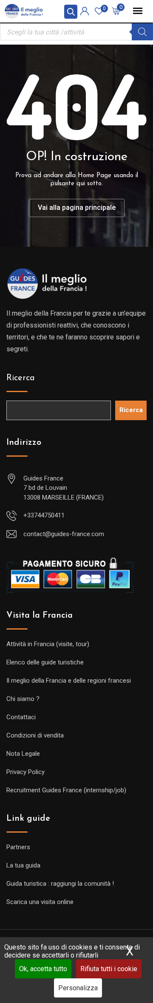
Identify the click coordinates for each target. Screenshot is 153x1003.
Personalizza (78, 988)
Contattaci (21, 717)
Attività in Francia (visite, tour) (47, 644)
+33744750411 (44, 515)
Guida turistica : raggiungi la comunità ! (60, 883)
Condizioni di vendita (35, 735)
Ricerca (20, 378)
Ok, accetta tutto (43, 969)
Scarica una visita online (40, 902)
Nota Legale (23, 753)
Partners (18, 847)
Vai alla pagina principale (77, 207)
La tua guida (23, 865)
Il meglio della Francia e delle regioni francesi (68, 680)
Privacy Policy (25, 772)
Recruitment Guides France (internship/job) (66, 790)
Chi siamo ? (23, 699)
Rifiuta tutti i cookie (108, 969)
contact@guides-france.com (63, 534)
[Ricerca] (142, 31)
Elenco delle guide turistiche (45, 662)
